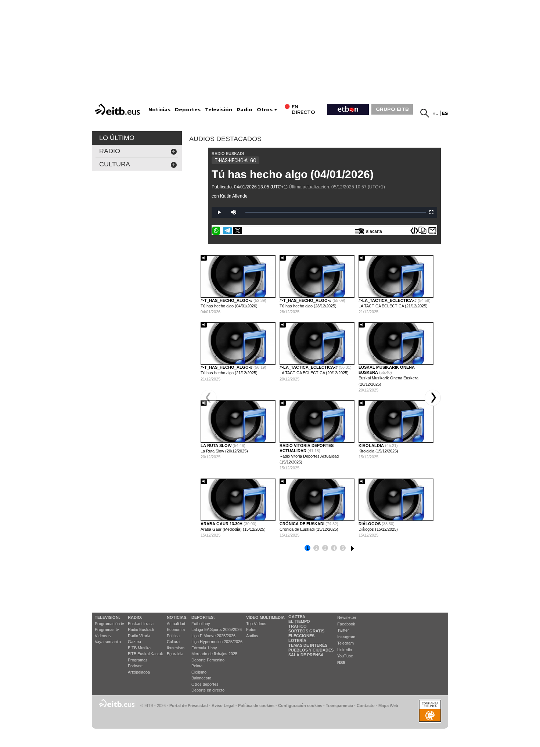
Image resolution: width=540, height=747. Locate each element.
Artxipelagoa (139, 672)
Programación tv (109, 623)
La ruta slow (217, 445)
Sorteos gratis (306, 631)
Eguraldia (175, 654)
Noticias (159, 109)
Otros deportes (205, 684)
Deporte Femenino (207, 660)
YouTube (345, 656)
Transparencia (339, 705)
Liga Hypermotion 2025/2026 (216, 641)
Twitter (343, 630)
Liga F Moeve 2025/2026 (213, 636)
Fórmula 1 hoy (204, 648)
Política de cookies (256, 705)
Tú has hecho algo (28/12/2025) (308, 306)
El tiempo (299, 621)
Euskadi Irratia (141, 623)
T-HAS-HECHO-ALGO (235, 160)
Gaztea (134, 641)
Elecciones (301, 636)
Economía (176, 629)
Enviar (432, 230)
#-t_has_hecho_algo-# (227, 300)
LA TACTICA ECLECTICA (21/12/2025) (393, 306)
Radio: (135, 617)
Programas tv (107, 629)
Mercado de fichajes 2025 (214, 654)
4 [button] (334, 548)
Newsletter (346, 617)
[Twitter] (237, 230)
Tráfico (297, 626)
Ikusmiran (175, 648)
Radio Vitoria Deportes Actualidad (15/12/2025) (309, 459)
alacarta (374, 231)
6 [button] (351, 547)
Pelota (196, 666)
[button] (433, 398)
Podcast (135, 666)
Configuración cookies (300, 705)
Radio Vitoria (139, 636)
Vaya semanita (108, 641)
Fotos (251, 629)
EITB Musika (139, 648)
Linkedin (344, 649)
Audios (252, 636)
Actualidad (176, 623)
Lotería (297, 640)
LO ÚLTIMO (116, 137)
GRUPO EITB (392, 109)
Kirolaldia (372, 445)
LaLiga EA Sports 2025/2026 (216, 629)
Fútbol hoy (200, 623)
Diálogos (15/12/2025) (378, 529)
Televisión (218, 109)
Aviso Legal (223, 705)
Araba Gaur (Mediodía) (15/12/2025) (233, 529)
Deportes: (203, 617)
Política (173, 636)
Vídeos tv (103, 636)
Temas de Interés (307, 645)
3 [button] (325, 548)
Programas (138, 660)
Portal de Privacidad (188, 705)
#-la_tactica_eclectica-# (388, 300)
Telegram (345, 643)
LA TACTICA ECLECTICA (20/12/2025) (314, 373)
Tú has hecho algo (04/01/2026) (293, 174)
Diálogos (370, 524)
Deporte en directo (207, 690)
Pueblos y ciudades (311, 650)
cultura (114, 164)
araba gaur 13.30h (222, 524)
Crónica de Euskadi (302, 524)
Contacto (366, 705)
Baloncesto (201, 678)
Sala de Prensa (306, 655)
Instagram (346, 637)
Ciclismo (198, 672)
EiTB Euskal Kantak (145, 654)
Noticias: (177, 617)
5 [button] (343, 548)
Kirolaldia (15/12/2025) (378, 451)
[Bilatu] (424, 113)
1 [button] (307, 548)
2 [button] (316, 548)
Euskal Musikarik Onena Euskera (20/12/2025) (388, 381)
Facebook (346, 624)
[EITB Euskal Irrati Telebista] (118, 109)
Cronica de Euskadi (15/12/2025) (309, 529)
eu (435, 113)
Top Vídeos (256, 623)
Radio (244, 109)
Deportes (188, 109)
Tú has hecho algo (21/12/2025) (229, 373)
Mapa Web (388, 705)
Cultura (173, 641)
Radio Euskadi (141, 629)
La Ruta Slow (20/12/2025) (224, 451)
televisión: (107, 617)
